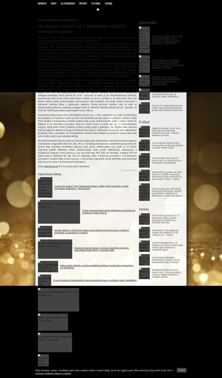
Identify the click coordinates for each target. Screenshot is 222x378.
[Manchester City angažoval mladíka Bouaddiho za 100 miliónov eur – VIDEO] (144, 232)
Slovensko (68, 3)
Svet (54, 3)
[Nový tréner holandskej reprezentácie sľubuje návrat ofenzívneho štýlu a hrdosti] (144, 260)
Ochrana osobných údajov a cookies (53, 373)
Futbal (96, 3)
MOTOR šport (58, 20)
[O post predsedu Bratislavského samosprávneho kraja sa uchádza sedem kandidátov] (144, 94)
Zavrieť (181, 370)
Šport (83, 3)
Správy (42, 3)
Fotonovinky (45, 20)
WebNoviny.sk (51, 166)
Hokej (108, 3)
